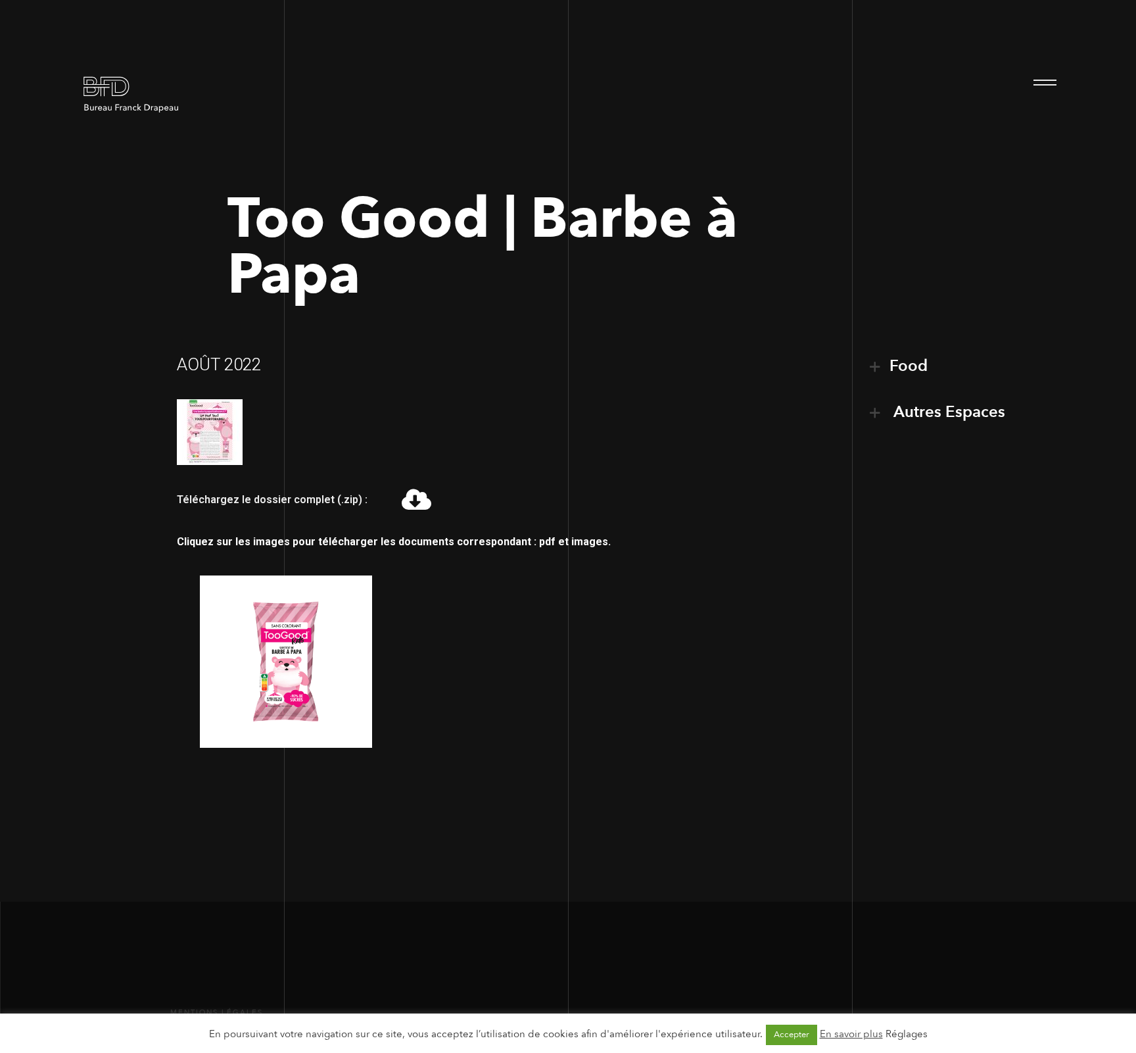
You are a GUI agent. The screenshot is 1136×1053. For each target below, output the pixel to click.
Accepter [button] (791, 1035)
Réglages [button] (907, 1034)
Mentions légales (216, 1012)
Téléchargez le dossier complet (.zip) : (272, 499)
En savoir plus (851, 1034)
